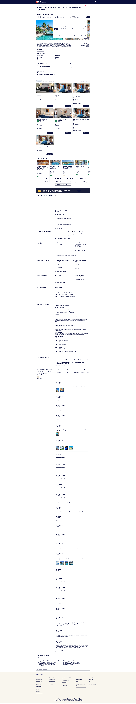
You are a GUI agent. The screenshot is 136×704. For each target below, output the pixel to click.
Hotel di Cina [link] (38, 691)
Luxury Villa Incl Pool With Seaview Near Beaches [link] (47, 662)
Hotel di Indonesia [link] (39, 679)
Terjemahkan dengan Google (60, 384)
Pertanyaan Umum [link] (52, 681)
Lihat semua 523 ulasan (60, 650)
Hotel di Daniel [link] (45, 669)
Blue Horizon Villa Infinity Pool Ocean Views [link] (71, 662)
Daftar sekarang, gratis (85, 190)
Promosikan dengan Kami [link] (66, 683)
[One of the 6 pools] (66, 563)
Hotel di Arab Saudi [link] (39, 686)
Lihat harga (50, 106)
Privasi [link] (77, 681)
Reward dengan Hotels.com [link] (93, 684)
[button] (59, 26)
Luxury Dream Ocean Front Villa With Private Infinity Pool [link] (48, 660)
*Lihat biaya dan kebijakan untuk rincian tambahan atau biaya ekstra (65, 255)
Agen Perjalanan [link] (64, 685)
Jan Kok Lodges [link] (41, 665)
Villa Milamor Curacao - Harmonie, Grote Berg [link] (46, 663)
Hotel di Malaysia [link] (38, 681)
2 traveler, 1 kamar (75, 17)
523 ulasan (39, 378)
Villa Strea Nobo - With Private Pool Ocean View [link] (71, 663)
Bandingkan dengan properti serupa (64, 184)
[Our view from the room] (71, 563)
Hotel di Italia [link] (38, 689)
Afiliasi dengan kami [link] (65, 680)
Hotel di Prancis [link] (38, 694)
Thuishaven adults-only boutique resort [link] (70, 660)
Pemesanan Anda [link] (52, 679)
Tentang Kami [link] (91, 679)
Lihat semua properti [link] (42, 5)
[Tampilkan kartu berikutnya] (89, 171)
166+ (87, 38)
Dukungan (86, 1)
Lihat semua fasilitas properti (60, 271)
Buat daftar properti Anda (78, 1)
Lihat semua (39, 60)
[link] (87, 5)
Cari (88, 17)
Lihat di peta (57, 211)
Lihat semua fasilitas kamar (60, 282)
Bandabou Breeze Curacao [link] (68, 664)
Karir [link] (89, 681)
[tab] (40, 658)
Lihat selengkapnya (58, 228)
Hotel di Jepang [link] (38, 684)
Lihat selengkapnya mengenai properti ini (62, 238)
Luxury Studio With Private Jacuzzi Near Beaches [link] (72, 661)
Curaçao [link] (40, 669)
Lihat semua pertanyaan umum (60, 365)
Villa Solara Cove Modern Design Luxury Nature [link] (46, 664)
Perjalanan (92, 1)
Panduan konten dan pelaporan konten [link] (80, 685)
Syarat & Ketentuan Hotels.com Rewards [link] (81, 687)
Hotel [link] (37, 669)
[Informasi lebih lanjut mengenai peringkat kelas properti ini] (41, 11)
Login (99, 1)
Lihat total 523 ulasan (40, 51)
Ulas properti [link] (51, 684)
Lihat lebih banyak (58, 252)
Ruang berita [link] (64, 682)
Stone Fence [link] (40, 661)
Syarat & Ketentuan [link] (79, 679)
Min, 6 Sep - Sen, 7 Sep (59, 17)
